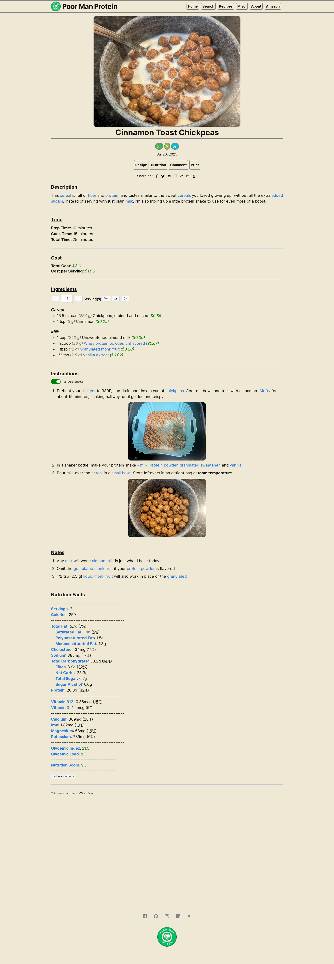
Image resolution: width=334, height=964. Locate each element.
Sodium (58, 655)
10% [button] (79, 725)
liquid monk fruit (98, 576)
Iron (54, 725)
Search (208, 6)
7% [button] (82, 626)
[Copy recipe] (188, 176)
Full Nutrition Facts (63, 776)
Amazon (273, 6)
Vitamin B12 (62, 701)
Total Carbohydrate (69, 661)
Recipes (226, 6)
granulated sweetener (200, 465)
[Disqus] (167, 849)
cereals (184, 195)
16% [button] (91, 731)
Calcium (58, 719)
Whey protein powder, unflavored (114, 343)
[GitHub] (155, 916)
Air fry (264, 390)
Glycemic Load (65, 754)
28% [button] (88, 719)
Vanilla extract (96, 355)
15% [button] (97, 701)
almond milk (103, 560)
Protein (57, 690)
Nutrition (158, 165)
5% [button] (95, 632)
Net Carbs (65, 672)
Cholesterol (61, 649)
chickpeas (174, 390)
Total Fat (59, 626)
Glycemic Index (65, 748)
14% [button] (107, 661)
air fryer (89, 390)
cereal (65, 195)
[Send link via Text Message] (175, 176)
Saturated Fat (68, 632)
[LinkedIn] (178, 916)
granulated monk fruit (93, 568)
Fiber (60, 667)
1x (116, 298)
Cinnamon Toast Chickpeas (167, 132)
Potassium (61, 736)
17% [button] (86, 655)
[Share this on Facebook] (157, 176)
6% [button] (89, 707)
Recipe (141, 165)
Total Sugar (66, 678)
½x (106, 298)
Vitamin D (60, 707)
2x (125, 298)
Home (193, 6)
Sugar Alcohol (68, 684)
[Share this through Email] (169, 176)
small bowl (121, 473)
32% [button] (82, 667)
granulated (177, 576)
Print (195, 165)
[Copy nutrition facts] (194, 176)
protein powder (163, 465)
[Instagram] (166, 916)
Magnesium (62, 731)
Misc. (241, 6)
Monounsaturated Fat (75, 643)
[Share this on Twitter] (163, 176)
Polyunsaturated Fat (74, 638)
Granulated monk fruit (100, 349)
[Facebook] (144, 916)
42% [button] (84, 690)
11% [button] (91, 649)
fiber (92, 195)
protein (111, 195)
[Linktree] (189, 916)
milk (129, 201)
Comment (178, 165)
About (256, 6)
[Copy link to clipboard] (181, 176)
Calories (58, 614)
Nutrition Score (65, 765)
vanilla (235, 465)
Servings (59, 609)
